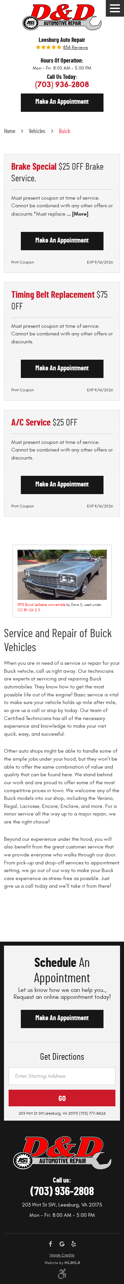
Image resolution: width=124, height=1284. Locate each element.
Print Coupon (22, 262)
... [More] (76, 214)
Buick (64, 131)
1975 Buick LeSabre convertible (41, 605)
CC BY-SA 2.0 (29, 610)
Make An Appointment (62, 1017)
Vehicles (37, 131)
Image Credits (62, 1255)
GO (62, 1099)
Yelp (73, 1244)
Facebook (50, 1244)
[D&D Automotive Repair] (62, 17)
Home (9, 131)
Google (62, 1244)
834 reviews (75, 47)
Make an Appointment (62, 101)
